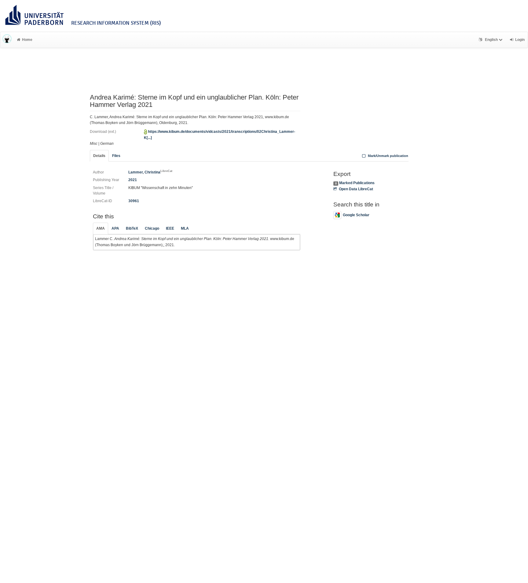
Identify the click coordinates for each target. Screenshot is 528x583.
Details (99, 156)
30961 (133, 201)
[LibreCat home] (7, 39)
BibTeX (132, 228)
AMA (100, 228)
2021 (132, 180)
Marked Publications (357, 183)
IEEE (170, 228)
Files (116, 156)
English (491, 40)
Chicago (152, 228)
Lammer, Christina (150, 172)
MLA (185, 228)
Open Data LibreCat (356, 189)
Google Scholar (356, 215)
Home (27, 40)
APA (115, 228)
